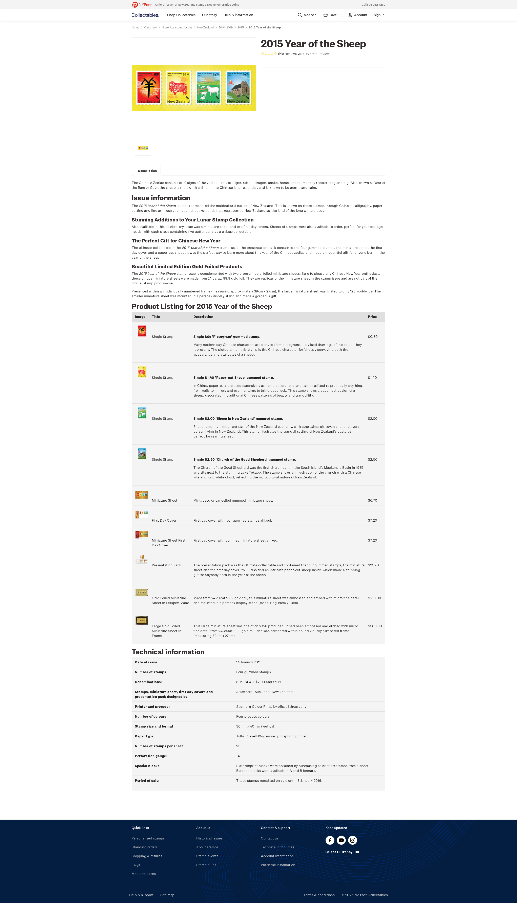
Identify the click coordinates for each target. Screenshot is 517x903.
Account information (277, 856)
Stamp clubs (206, 865)
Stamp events (207, 856)
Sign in (379, 15)
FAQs (136, 865)
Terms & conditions (319, 895)
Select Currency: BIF (343, 852)
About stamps (207, 847)
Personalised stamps (148, 838)
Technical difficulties (277, 847)
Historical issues (209, 838)
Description (147, 170)
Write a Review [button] (318, 54)
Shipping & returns (147, 856)
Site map (167, 895)
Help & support (141, 895)
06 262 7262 (377, 4)
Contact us (269, 838)
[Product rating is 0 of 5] (269, 53)
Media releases (144, 874)
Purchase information (278, 865)
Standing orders (145, 847)
